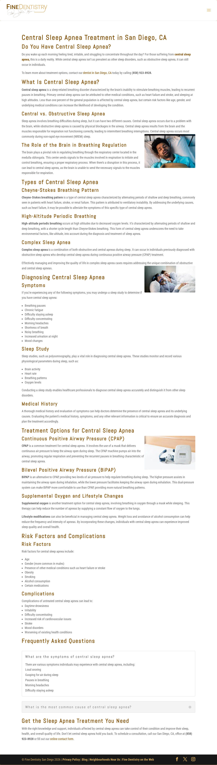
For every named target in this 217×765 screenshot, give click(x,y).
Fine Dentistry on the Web (138, 759)
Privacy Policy (71, 759)
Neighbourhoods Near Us (105, 759)
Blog (84, 759)
